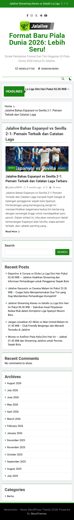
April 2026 (13, 411)
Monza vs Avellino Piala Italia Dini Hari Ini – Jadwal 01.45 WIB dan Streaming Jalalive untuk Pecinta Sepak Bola (37, 340)
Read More (11, 231)
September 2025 (16, 461)
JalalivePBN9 (15, 187)
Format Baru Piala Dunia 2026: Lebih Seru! (37, 42)
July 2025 (12, 475)
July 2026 (12, 390)
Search (9, 245)
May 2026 (12, 404)
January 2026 (14, 433)
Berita (11, 167)
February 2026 (15, 426)
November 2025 (16, 447)
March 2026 (13, 418)
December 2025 (16, 440)
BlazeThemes (38, 513)
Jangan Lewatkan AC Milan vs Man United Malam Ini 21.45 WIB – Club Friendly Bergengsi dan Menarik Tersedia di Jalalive (38, 325)
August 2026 (14, 383)
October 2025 (14, 454)
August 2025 (14, 468)
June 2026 (13, 397)
